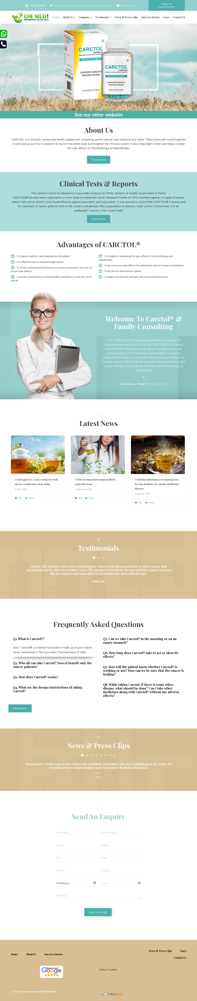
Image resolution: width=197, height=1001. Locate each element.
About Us (68, 17)
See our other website (98, 115)
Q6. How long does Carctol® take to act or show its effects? (140, 655)
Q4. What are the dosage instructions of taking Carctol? (47, 689)
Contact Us (179, 17)
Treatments (102, 17)
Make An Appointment (166, 5)
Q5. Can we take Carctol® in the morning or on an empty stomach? (140, 640)
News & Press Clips (126, 17)
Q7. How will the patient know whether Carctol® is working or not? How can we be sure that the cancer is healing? (143, 670)
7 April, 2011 (21, 489)
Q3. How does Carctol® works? (35, 677)
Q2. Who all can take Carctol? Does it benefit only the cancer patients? (52, 665)
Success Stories (150, 17)
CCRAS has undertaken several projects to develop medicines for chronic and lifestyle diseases (157, 484)
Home (55, 17)
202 (20, 498)
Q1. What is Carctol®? (29, 639)
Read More (99, 159)
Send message (98, 912)
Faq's (166, 17)
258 (80, 498)
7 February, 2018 (83, 489)
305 (140, 502)
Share (31, 498)
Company (84, 17)
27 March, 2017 (142, 493)
